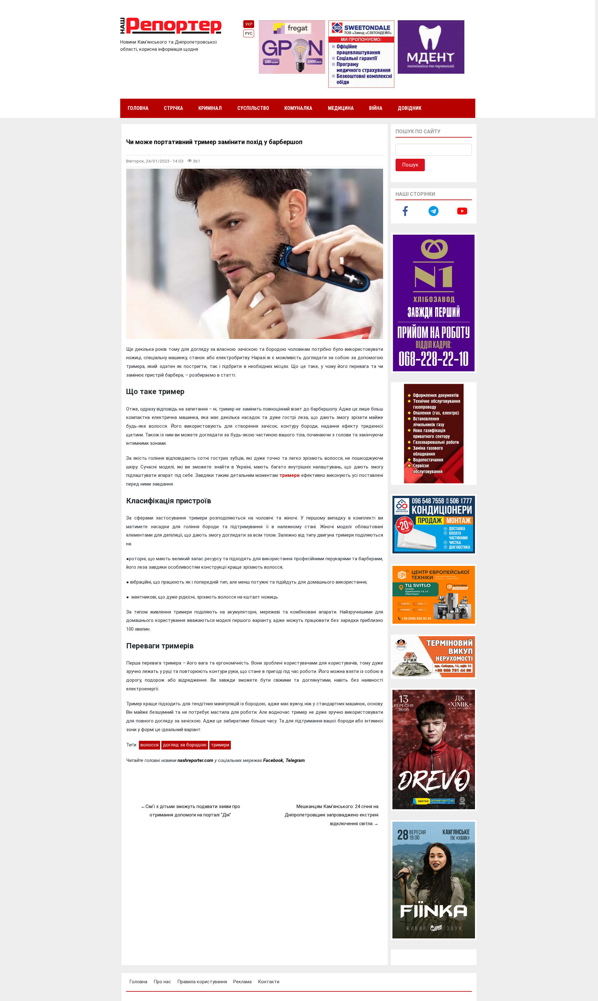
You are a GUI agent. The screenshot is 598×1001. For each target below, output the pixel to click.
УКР (248, 24)
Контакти (268, 982)
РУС (248, 33)
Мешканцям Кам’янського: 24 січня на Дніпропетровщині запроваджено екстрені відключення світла (331, 815)
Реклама (242, 982)
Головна (138, 108)
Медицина (341, 108)
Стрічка (173, 108)
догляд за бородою (184, 745)
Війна (375, 108)
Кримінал (210, 108)
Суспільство (253, 108)
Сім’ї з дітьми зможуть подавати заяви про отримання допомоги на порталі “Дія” (192, 811)
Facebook (273, 760)
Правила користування (202, 982)
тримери (289, 475)
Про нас (162, 982)
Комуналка (298, 108)
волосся (149, 745)
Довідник (409, 108)
